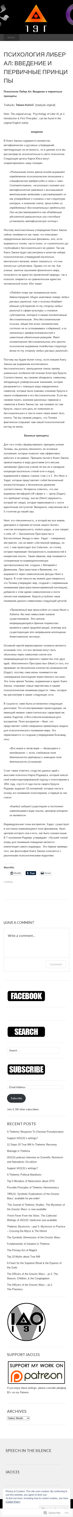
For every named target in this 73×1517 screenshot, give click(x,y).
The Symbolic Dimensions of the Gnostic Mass (33, 1237)
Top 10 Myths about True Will (23, 1256)
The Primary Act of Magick (22, 1250)
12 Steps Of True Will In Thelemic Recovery (32, 1144)
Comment (56, 964)
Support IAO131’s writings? (22, 1138)
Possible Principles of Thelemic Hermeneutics (33, 1187)
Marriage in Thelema (18, 1151)
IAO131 (13, 1471)
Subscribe (16, 1098)
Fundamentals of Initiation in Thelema (28, 1243)
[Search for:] (65, 37)
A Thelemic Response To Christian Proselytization (35, 1131)
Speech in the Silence (28, 1450)
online (25, 122)
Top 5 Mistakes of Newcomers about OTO (31, 1181)
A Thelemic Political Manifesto (24, 1174)
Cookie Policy (13, 1501)
